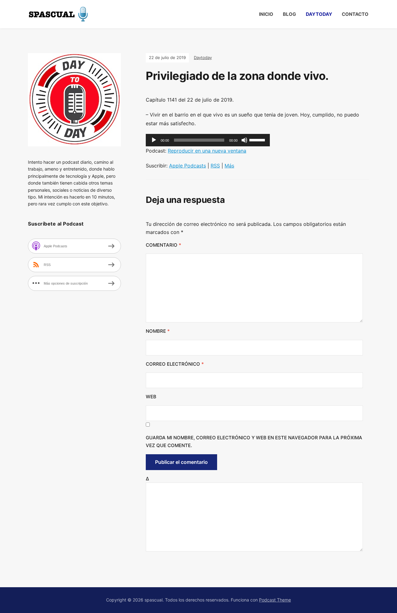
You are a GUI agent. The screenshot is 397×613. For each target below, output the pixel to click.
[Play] (154, 140)
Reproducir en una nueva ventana (207, 151)
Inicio (266, 14)
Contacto (355, 14)
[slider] (258, 139)
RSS (215, 165)
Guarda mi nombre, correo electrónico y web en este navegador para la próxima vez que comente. (254, 442)
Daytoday (319, 14)
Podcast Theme (275, 599)
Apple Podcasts (187, 165)
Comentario (163, 245)
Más (229, 165)
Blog (289, 14)
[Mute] (244, 140)
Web (151, 397)
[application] (208, 140)
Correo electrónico (175, 364)
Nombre (158, 331)
